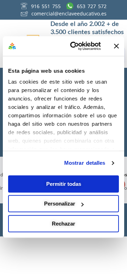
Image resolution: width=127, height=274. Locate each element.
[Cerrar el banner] (116, 46)
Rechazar (63, 224)
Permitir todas (63, 184)
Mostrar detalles (84, 163)
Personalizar (59, 204)
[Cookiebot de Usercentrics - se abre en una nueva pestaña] (74, 46)
